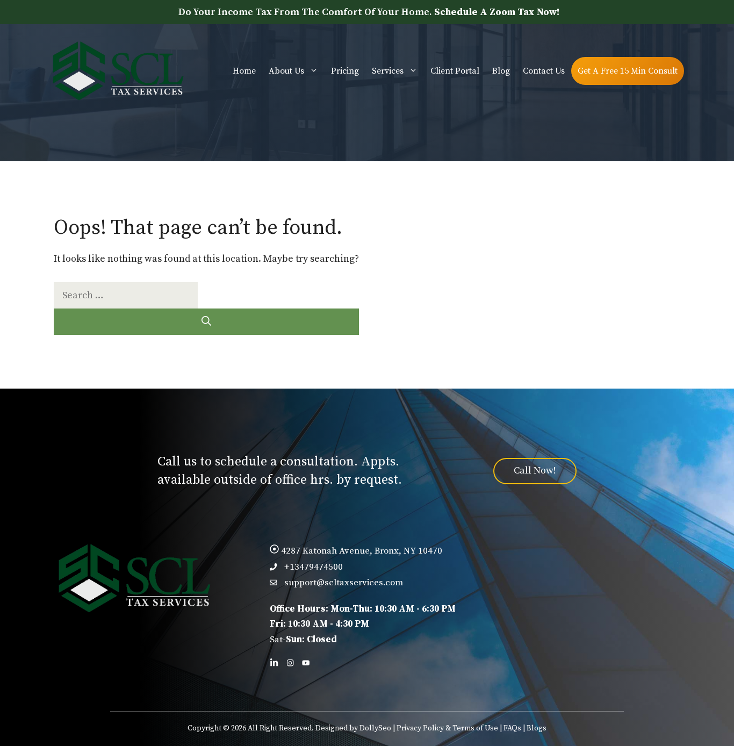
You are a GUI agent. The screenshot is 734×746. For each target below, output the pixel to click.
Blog (501, 71)
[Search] (206, 322)
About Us (286, 71)
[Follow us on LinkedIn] (274, 662)
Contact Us (544, 71)
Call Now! (535, 470)
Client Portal (454, 71)
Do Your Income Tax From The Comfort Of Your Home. (368, 12)
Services (388, 71)
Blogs (536, 728)
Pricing (345, 71)
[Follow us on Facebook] (290, 662)
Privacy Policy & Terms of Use (447, 728)
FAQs (512, 728)
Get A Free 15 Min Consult (628, 71)
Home (244, 71)
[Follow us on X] (306, 662)
